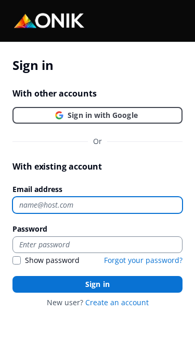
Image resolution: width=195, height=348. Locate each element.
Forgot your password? (143, 260)
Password (29, 229)
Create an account (117, 302)
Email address (37, 189)
